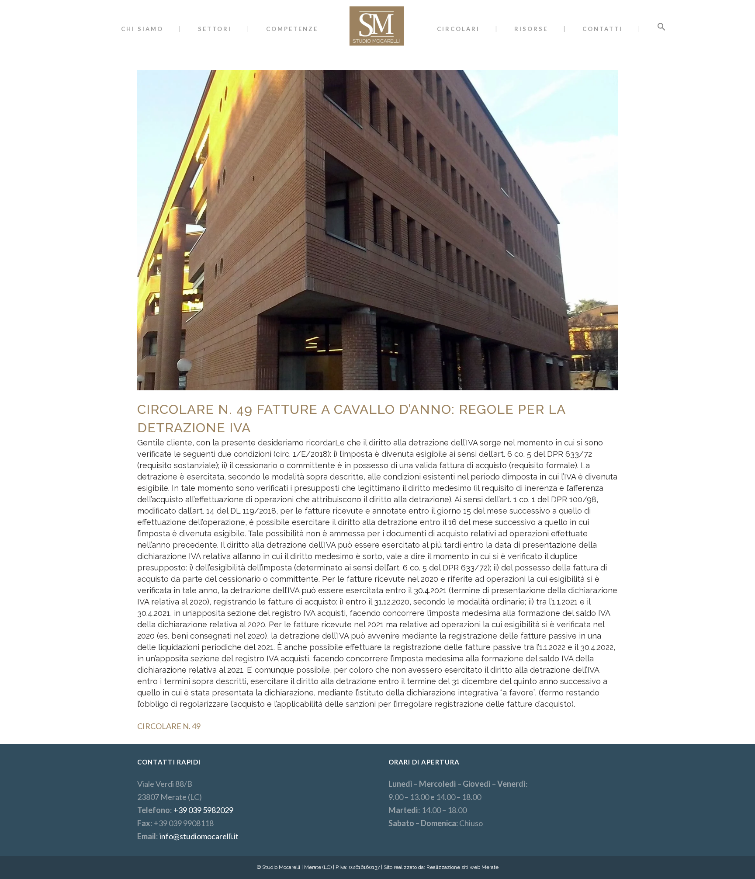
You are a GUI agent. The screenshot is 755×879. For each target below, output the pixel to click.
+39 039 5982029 (203, 810)
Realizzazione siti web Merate (462, 867)
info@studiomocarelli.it (199, 836)
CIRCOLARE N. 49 (169, 726)
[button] (661, 29)
